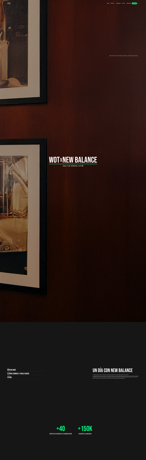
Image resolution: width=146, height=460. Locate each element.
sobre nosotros (129, 3)
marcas (108, 3)
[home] (9, 3)
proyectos (123, 3)
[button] (113, 3)
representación (118, 3)
